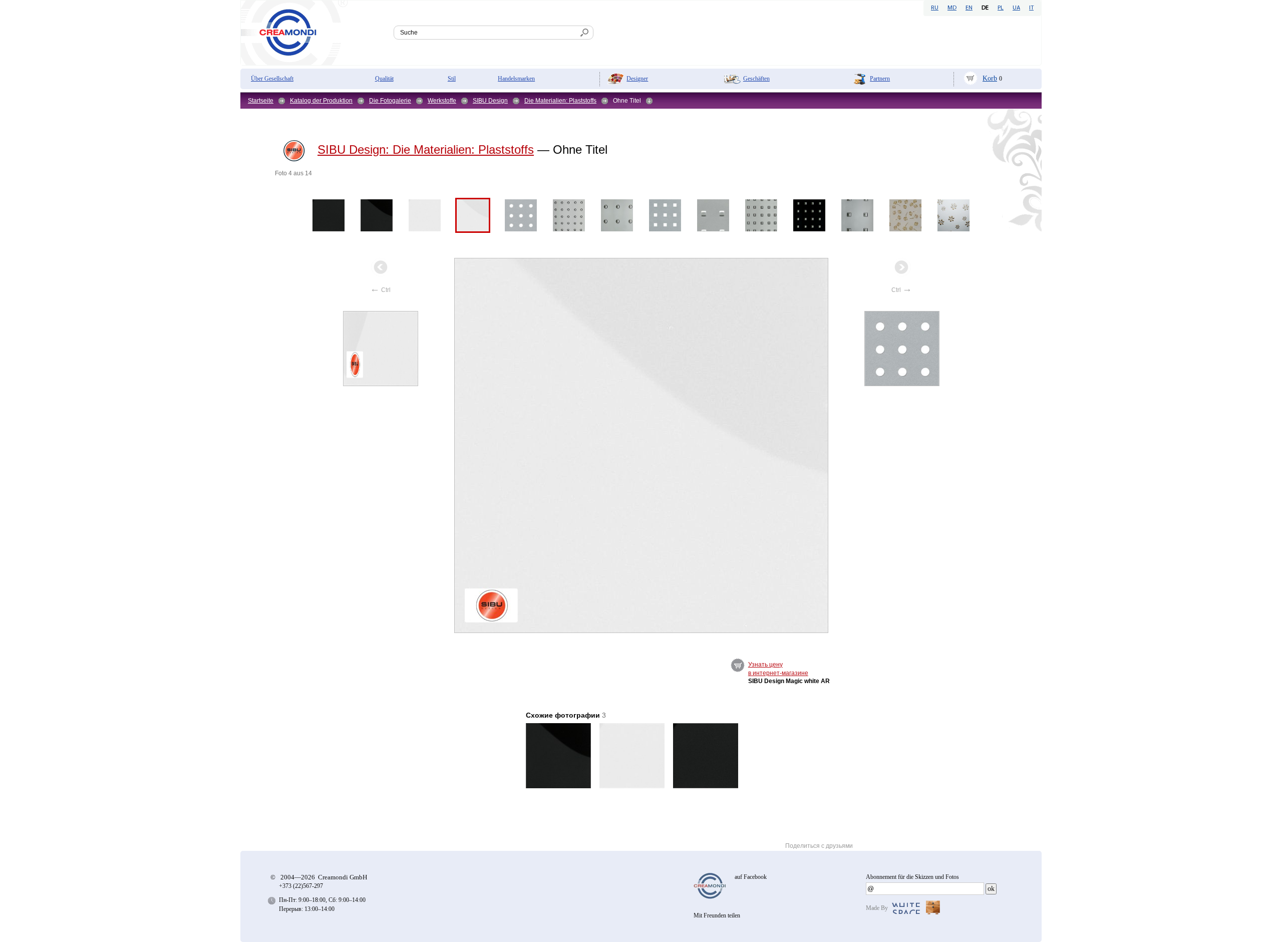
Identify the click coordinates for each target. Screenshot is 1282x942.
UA (1016, 8)
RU (934, 8)
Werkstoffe (442, 100)
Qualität (384, 78)
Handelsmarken (516, 78)
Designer (637, 78)
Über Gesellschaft (272, 78)
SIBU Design (490, 100)
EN (969, 8)
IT (1031, 8)
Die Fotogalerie (390, 100)
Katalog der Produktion (321, 100)
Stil (452, 78)
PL (1001, 8)
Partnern (880, 78)
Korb (990, 78)
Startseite (260, 100)
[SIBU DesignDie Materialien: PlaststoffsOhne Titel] (642, 445)
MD (951, 8)
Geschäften (756, 78)
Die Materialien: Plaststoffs (560, 100)
